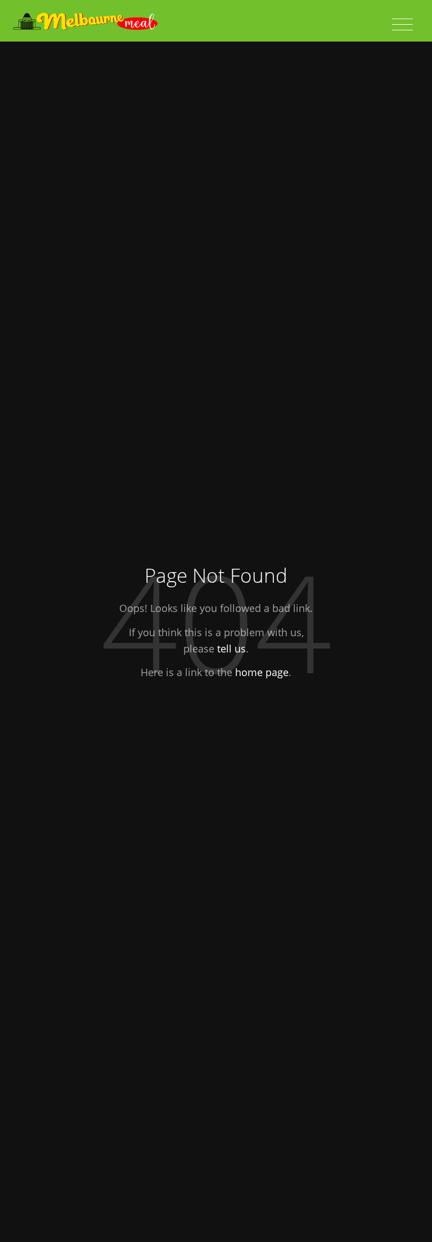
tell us (231, 648)
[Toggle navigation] (402, 24)
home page (262, 672)
